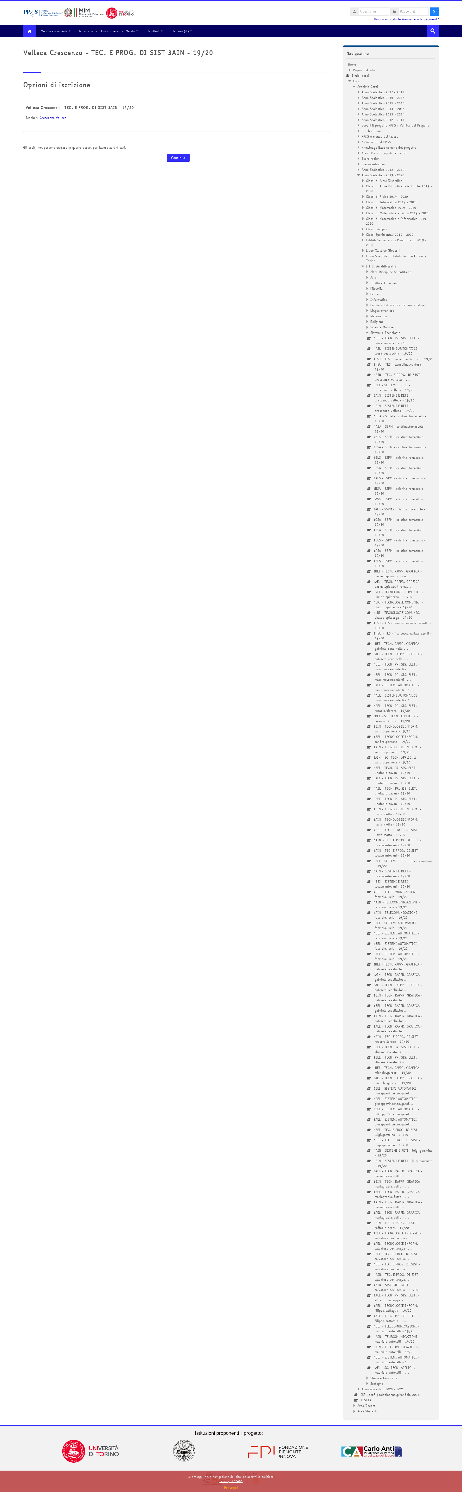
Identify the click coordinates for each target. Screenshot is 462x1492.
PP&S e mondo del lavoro (380, 136)
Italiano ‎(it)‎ (180, 31)
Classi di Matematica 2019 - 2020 (391, 207)
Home (352, 64)
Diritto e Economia (384, 282)
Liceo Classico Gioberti (383, 250)
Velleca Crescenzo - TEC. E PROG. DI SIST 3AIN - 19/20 (80, 107)
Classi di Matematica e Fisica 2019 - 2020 (397, 213)
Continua (178, 157)
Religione (377, 321)
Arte (373, 277)
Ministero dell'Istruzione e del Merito (107, 31)
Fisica (374, 294)
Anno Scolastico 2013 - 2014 (383, 114)
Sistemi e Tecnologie (385, 332)
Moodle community (54, 31)
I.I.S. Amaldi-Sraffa (381, 266)
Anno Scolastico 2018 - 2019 (383, 169)
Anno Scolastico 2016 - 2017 (383, 97)
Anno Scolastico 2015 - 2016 (383, 103)
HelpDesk (153, 31)
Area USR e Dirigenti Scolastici (384, 153)
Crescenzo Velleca (53, 117)
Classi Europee (376, 229)
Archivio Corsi (367, 86)
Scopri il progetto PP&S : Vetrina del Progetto (396, 125)
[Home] (78, 12)
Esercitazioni (371, 158)
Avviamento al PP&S (376, 142)
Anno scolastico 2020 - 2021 (383, 1389)
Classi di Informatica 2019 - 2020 (391, 202)
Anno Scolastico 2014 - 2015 (383, 108)
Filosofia (376, 288)
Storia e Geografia (383, 1378)
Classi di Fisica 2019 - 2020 (387, 196)
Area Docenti (366, 1405)
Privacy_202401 (231, 1481)
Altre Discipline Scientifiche (390, 271)
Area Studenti (367, 1411)
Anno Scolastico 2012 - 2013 (383, 119)
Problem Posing (372, 130)
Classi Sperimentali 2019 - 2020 (389, 234)
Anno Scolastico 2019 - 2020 (383, 175)
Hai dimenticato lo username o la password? (406, 19)
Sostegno (376, 1383)
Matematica (378, 316)
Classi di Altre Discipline (384, 180)
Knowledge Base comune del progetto (389, 147)
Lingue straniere (382, 310)
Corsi (356, 81)
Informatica (378, 299)
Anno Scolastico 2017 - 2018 (383, 92)
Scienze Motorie (382, 327)
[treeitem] (391, 738)
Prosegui (231, 1487)
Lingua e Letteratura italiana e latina (397, 305)
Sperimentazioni (373, 164)
